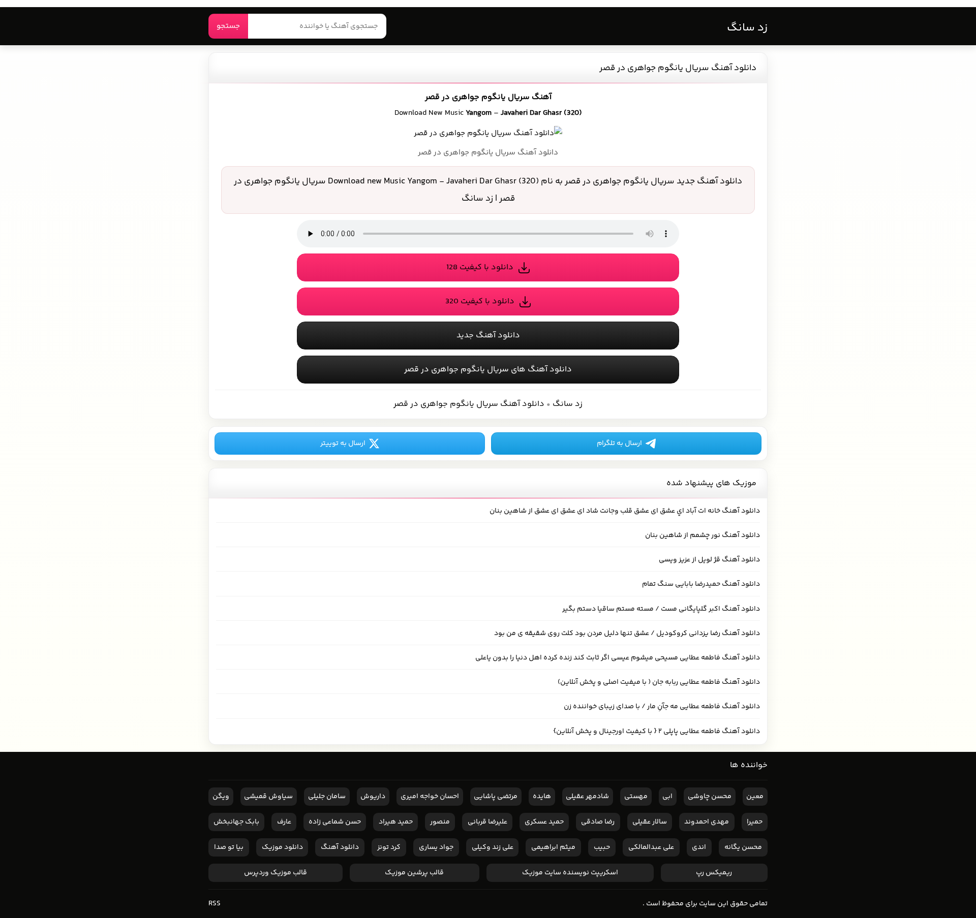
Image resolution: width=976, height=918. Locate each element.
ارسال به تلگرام (619, 443)
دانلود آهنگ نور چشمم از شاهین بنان (702, 535)
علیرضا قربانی (487, 822)
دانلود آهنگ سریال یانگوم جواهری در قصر (677, 68)
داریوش (372, 796)
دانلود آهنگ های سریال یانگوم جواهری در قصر (488, 369)
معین (755, 796)
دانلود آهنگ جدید (488, 335)
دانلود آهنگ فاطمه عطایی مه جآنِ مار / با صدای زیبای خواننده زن (662, 706)
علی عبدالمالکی (651, 847)
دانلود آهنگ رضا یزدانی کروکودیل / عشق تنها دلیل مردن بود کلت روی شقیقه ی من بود (627, 633)
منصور (440, 822)
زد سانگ (747, 28)
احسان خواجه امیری (430, 796)
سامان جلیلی (327, 796)
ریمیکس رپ (714, 872)
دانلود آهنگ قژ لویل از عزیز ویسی (709, 559)
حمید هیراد (396, 822)
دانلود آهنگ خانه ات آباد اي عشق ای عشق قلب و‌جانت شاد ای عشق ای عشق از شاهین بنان (625, 511)
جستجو (228, 26)
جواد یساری (436, 847)
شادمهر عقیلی (587, 796)
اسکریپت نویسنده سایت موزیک (570, 872)
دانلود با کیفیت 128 (479, 267)
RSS (214, 903)
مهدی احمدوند (706, 822)
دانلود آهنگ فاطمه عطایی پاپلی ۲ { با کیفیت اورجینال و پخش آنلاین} (656, 731)
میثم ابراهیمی (553, 847)
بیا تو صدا (228, 847)
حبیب (602, 847)
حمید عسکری (544, 822)
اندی (699, 847)
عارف (284, 822)
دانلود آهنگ (340, 847)
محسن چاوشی (709, 796)
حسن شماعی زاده (335, 822)
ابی (667, 796)
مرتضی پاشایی (495, 796)
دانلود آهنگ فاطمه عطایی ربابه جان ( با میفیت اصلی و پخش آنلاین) (659, 682)
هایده (542, 796)
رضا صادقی (598, 822)
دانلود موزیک (282, 847)
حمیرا (754, 822)
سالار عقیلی (649, 822)
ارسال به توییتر (342, 443)
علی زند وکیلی (492, 847)
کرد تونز (389, 847)
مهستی (636, 796)
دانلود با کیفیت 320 (479, 301)
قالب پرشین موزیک (414, 872)
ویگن (220, 796)
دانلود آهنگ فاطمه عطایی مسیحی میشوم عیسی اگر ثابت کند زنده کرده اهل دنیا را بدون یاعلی (617, 657)
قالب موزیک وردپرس (275, 872)
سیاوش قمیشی (268, 796)
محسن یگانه (743, 847)
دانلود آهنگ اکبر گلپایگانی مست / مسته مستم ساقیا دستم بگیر (661, 609)
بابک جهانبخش (236, 822)
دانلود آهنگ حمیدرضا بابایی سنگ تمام (701, 584)
